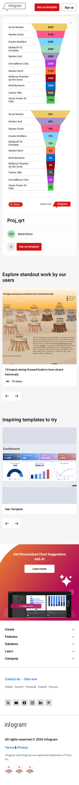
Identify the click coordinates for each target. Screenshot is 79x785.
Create (9, 629)
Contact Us (12, 679)
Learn (9, 651)
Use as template (47, 7)
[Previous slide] (7, 396)
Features (11, 637)
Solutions (11, 644)
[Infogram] (14, 7)
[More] (71, 23)
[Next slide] (16, 396)
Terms (9, 747)
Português (30, 686)
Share (17, 204)
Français (53, 686)
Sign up (69, 7)
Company (11, 658)
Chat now (30, 679)
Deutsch (19, 686)
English (9, 686)
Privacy (22, 747)
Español (42, 686)
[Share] (11, 247)
